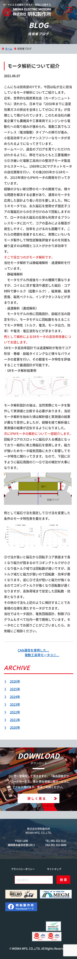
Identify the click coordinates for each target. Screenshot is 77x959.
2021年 (15, 719)
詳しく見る (36, 798)
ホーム (8, 48)
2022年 (15, 712)
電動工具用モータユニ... (42, 654)
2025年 (15, 689)
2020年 (15, 727)
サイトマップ (54, 869)
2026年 (15, 681)
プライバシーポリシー (23, 869)
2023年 (15, 704)
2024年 (15, 696)
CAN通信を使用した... (33, 650)
